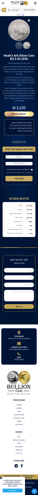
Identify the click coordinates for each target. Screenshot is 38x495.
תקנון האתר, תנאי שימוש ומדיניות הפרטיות (19, 172)
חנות (19, 411)
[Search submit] (3, 10)
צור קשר (19, 453)
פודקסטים (19, 450)
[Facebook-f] (22, 466)
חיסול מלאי (19, 424)
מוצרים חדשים (19, 414)
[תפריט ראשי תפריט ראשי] (3, 3)
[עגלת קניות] (35, 3)
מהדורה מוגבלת (19, 418)
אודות (19, 443)
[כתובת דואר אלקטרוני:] (19, 343)
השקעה (19, 405)
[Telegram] (16, 466)
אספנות (19, 408)
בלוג (19, 436)
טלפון (19, 357)
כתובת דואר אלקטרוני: (19, 347)
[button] (1, 478)
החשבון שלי (19, 446)
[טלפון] (19, 354)
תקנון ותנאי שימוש (19, 440)
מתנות (19, 421)
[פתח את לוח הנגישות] (34, 491)
